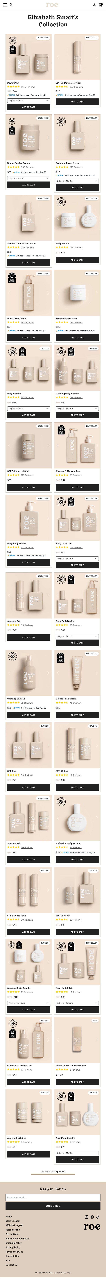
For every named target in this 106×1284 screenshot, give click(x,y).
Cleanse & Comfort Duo (19, 1066)
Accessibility (12, 1256)
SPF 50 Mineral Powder (68, 83)
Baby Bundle (14, 394)
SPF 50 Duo (62, 771)
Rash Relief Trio (64, 988)
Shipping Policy (14, 1243)
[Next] (48, 57)
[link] (21, 87)
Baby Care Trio (63, 544)
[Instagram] (86, 1217)
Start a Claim (12, 1234)
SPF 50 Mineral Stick (18, 471)
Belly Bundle (62, 244)
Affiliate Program (14, 1225)
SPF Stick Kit (63, 916)
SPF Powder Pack (16, 916)
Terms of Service (14, 1251)
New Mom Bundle (65, 1138)
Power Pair (13, 83)
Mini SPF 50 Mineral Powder (71, 1066)
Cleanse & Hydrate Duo (68, 471)
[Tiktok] (97, 1217)
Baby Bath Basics (65, 621)
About (9, 1216)
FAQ (8, 1260)
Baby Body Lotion (16, 544)
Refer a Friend (13, 1229)
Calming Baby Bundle (67, 394)
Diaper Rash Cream (66, 699)
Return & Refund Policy (18, 1238)
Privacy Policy (13, 1247)
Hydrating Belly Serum (68, 843)
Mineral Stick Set (16, 1138)
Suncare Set (13, 621)
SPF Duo (11, 771)
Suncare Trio (14, 843)
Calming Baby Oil (16, 699)
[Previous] (9, 57)
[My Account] (94, 5)
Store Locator (13, 1221)
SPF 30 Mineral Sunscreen (21, 244)
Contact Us (12, 1265)
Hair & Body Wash (16, 319)
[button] (5, 4)
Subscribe (53, 1206)
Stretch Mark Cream (66, 319)
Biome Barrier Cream (18, 163)
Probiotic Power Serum (68, 163)
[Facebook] (92, 1217)
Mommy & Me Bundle (18, 988)
